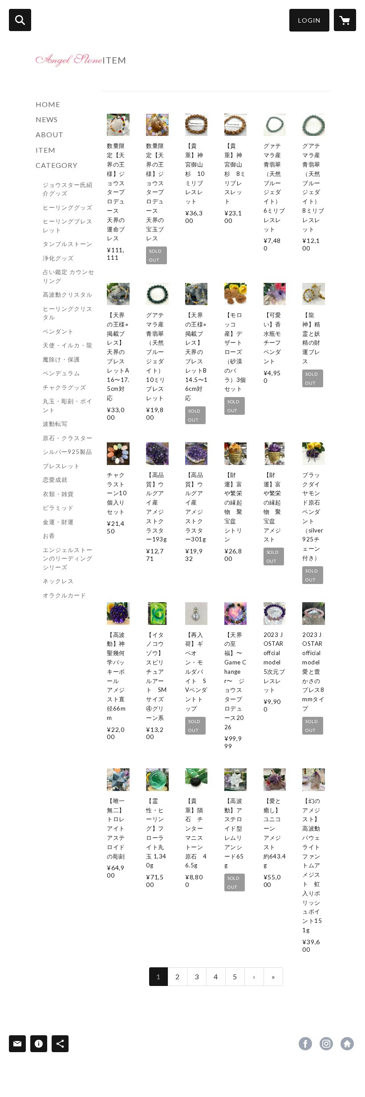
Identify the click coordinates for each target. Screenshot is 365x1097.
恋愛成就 (55, 479)
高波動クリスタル (68, 294)
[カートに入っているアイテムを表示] (345, 20)
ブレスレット (61, 465)
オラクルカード (64, 595)
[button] (309, 20)
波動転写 (55, 423)
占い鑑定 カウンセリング (68, 276)
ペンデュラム (61, 373)
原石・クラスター (68, 437)
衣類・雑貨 (58, 493)
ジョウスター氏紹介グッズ (68, 189)
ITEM (46, 150)
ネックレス (58, 580)
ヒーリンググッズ (68, 207)
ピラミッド (58, 507)
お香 (49, 535)
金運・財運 (58, 521)
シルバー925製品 (67, 451)
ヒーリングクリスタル (68, 313)
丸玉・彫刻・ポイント (68, 405)
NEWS (47, 119)
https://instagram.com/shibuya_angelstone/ (326, 1043)
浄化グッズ (58, 258)
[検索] (20, 20)
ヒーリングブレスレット (68, 226)
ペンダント (58, 331)
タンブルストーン (68, 243)
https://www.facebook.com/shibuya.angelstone (305, 1043)
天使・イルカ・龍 (68, 345)
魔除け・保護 (61, 359)
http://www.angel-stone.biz (347, 1043)
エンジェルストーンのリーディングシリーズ (68, 558)
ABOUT (50, 134)
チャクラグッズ (64, 387)
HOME (48, 104)
